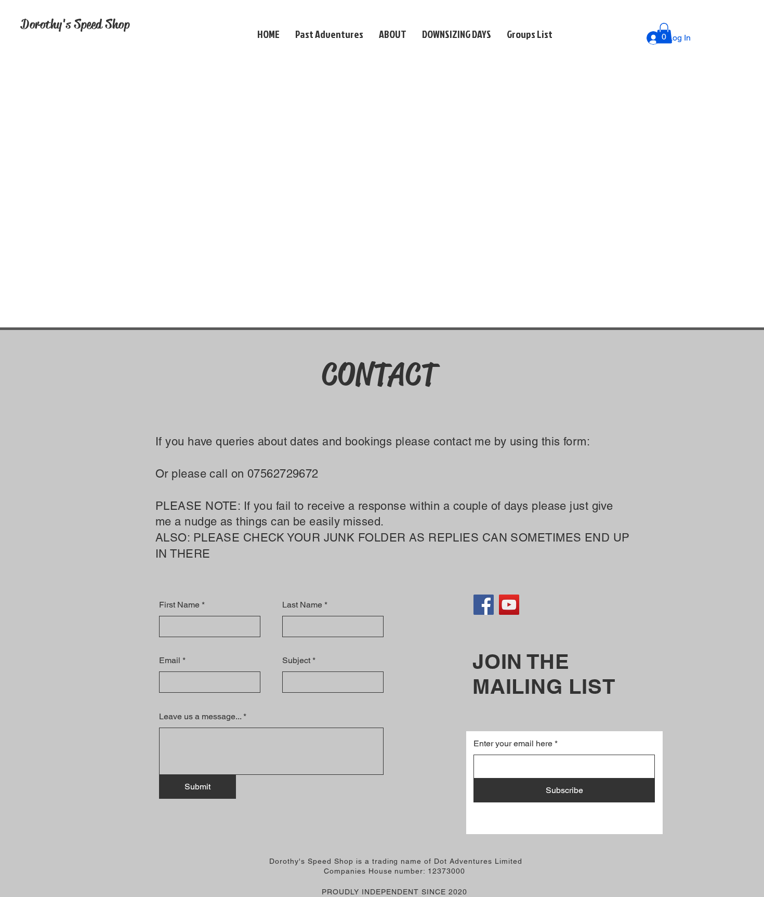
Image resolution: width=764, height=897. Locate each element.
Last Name (302, 605)
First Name (179, 605)
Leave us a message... (200, 717)
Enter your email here (512, 744)
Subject (296, 660)
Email (169, 660)
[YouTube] (509, 605)
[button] (392, 34)
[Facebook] (483, 605)
